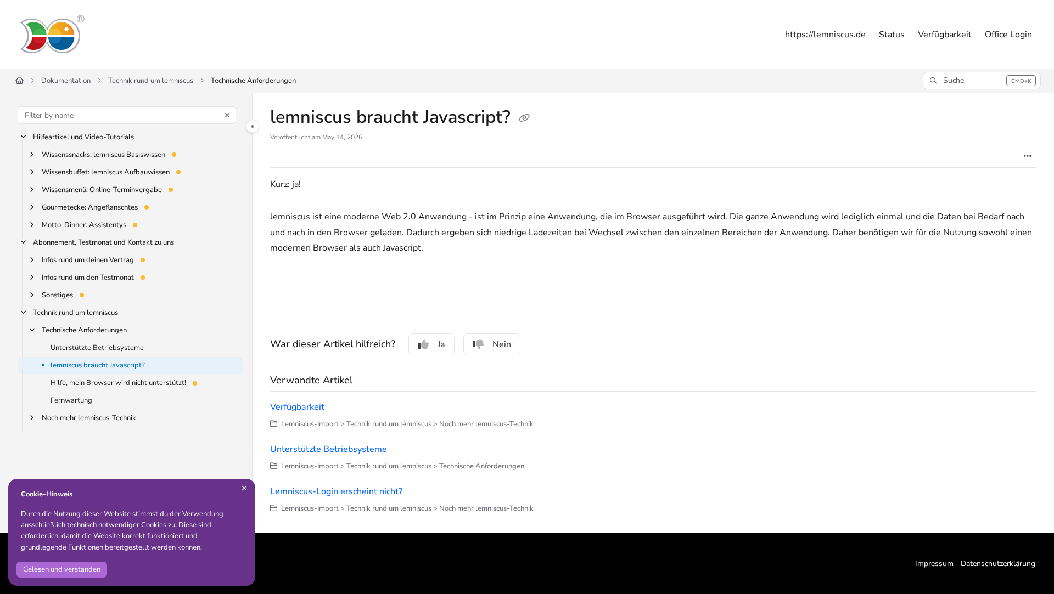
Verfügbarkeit (297, 407)
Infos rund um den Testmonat (88, 277)
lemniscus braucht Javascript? (98, 365)
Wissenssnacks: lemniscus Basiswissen (103, 155)
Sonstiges (57, 295)
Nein (501, 344)
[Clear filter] (227, 115)
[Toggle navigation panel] (252, 126)
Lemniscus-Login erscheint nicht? (336, 491)
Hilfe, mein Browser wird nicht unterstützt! (118, 383)
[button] (982, 80)
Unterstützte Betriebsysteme (97, 348)
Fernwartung (71, 400)
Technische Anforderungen (253, 81)
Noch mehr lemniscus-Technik (89, 418)
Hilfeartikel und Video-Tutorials (83, 137)
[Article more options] (1027, 156)
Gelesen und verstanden (61, 569)
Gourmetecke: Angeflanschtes (90, 207)
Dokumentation (66, 81)
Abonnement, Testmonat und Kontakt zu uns (103, 242)
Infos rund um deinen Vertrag (88, 260)
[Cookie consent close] (244, 488)
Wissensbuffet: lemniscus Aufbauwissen (106, 172)
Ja (441, 344)
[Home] (51, 34)
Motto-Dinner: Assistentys (84, 225)
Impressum (934, 563)
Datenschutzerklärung (998, 563)
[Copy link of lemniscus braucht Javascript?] (524, 118)
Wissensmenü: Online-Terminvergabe (102, 190)
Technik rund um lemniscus (150, 81)
